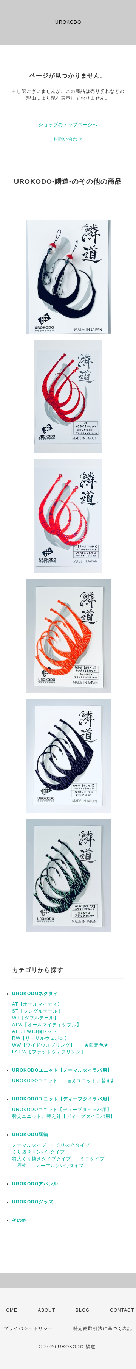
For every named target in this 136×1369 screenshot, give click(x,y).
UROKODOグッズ (32, 1202)
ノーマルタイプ (29, 1145)
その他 (19, 1220)
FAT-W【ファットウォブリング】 (49, 1052)
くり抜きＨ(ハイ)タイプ (38, 1152)
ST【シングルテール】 (37, 1011)
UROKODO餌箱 (30, 1134)
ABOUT (46, 1310)
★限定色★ (96, 1045)
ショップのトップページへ (68, 124)
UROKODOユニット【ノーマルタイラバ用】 (62, 1070)
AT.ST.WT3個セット (34, 1031)
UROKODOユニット (35, 1080)
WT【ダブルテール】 (35, 1017)
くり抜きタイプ (73, 1145)
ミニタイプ (92, 1158)
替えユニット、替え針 (91, 1080)
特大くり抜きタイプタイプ (41, 1158)
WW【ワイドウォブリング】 (43, 1045)
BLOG (83, 1310)
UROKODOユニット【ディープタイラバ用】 (62, 1099)
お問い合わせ (68, 139)
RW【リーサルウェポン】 (41, 1038)
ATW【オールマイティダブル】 (47, 1024)
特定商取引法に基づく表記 (102, 1328)
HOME (9, 1310)
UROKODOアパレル (35, 1183)
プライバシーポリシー (28, 1328)
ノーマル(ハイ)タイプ (60, 1165)
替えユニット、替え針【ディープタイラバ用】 (63, 1116)
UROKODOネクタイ (35, 993)
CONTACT (122, 1310)
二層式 (19, 1165)
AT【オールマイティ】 (37, 1004)
